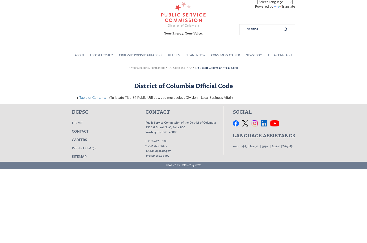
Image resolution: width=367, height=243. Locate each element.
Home (77, 123)
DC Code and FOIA (180, 67)
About (79, 55)
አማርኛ (236, 146)
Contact (80, 131)
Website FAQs (84, 148)
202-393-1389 (157, 146)
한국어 (264, 146)
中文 (244, 146)
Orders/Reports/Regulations (140, 55)
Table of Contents (92, 98)
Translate (288, 6)
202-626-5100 (157, 141)
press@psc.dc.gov (157, 155)
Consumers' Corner (225, 55)
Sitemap (79, 157)
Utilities (174, 55)
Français (254, 146)
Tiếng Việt (288, 146)
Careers (79, 140)
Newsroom (254, 55)
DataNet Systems (191, 165)
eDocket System (101, 55)
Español (275, 146)
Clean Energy (195, 55)
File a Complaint (280, 55)
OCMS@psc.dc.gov (158, 151)
